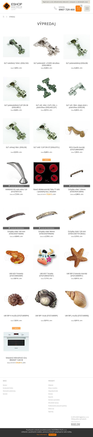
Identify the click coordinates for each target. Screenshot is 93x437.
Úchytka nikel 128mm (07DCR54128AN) (76, 190)
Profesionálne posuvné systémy (57, 406)
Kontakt (5, 394)
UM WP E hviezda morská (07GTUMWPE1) (77, 275)
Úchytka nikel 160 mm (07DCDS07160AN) (16, 232)
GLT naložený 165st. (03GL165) (16, 63)
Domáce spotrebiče (54, 400)
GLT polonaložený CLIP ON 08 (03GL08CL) (16, 106)
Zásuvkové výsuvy (53, 403)
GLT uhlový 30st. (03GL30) (16, 147)
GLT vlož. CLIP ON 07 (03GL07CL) (46, 147)
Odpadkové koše (53, 391)
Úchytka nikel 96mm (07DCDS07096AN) (46, 232)
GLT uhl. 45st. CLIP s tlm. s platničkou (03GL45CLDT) (46, 106)
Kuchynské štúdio (8, 388)
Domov (5, 385)
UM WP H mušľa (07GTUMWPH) (16, 316)
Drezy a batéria (52, 388)
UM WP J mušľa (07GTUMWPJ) (77, 316)
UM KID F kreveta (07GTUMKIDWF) (16, 275)
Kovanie (50, 397)
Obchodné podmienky (9, 391)
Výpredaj (50, 411)
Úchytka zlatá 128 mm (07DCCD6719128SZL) (77, 232)
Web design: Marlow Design (76, 424)
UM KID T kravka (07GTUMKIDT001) (46, 275)
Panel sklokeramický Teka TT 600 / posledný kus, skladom (46, 190)
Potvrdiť (52, 434)
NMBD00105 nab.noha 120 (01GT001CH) (16, 190)
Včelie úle (51, 409)
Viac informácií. (42, 434)
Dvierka (50, 394)
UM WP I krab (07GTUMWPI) (46, 316)
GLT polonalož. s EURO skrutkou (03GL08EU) (46, 64)
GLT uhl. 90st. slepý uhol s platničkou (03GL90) (76, 106)
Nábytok (50, 385)
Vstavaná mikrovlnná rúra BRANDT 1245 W (16, 359)
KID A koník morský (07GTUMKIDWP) (77, 148)
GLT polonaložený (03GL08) (77, 63)
